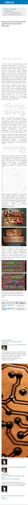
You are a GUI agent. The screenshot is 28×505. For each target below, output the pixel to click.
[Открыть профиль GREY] (4, 348)
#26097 (23, 458)
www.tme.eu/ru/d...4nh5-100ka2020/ (10, 479)
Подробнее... (5, 499)
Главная (6, 9)
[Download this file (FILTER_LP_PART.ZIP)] (2, 305)
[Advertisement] (14, 43)
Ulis (20, 458)
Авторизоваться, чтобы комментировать (12, 341)
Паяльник (13, 9)
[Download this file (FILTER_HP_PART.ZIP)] (2, 308)
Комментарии (5, 343)
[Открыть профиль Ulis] (4, 461)
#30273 (24, 344)
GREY (20, 344)
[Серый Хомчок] (7, 2)
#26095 (24, 467)
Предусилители (8, 11)
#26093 (23, 485)
